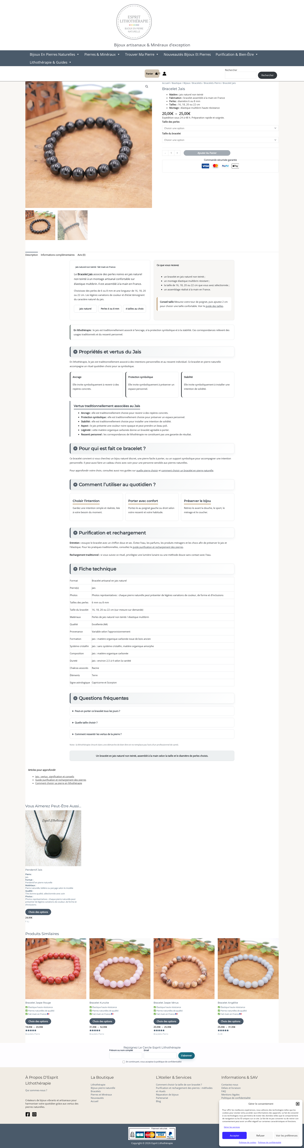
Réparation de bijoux (167, 1094)
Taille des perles (171, 121)
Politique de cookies (247, 1142)
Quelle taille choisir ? (86, 722)
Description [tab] (31, 254)
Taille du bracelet (171, 133)
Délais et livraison (231, 1087)
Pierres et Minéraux (101, 1094)
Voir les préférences (287, 1135)
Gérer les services (232, 1127)
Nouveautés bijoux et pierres (187, 54)
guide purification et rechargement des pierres (158, 547)
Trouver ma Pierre (139, 54)
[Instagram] (34, 1114)
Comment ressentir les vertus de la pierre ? (98, 734)
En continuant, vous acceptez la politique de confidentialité (153, 1061)
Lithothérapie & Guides (48, 62)
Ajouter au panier (207, 152)
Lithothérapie (98, 1084)
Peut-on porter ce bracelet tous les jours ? (97, 711)
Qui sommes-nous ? (36, 1090)
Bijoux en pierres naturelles (52, 54)
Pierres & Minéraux (100, 54)
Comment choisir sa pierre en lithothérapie (58, 783)
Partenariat (162, 1097)
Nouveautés (97, 1097)
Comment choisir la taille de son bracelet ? (179, 1084)
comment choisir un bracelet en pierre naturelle (187, 470)
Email (146, 1050)
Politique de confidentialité (269, 1142)
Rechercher (231, 70)
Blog (158, 1101)
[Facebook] (27, 1114)
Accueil (166, 82)
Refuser (260, 1135)
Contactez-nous (229, 1084)
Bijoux (187, 82)
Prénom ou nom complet (121, 1050)
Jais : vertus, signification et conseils (54, 776)
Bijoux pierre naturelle (103, 1087)
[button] (297, 1103)
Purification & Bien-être (235, 54)
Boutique (176, 82)
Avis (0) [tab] (81, 254)
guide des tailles (214, 306)
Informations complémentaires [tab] (58, 254)
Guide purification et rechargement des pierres (60, 779)
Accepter (234, 1135)
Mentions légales (230, 1094)
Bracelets (197, 82)
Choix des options (38, 911)
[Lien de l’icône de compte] (164, 74)
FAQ (223, 1091)
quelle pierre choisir (147, 470)
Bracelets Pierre (212, 82)
